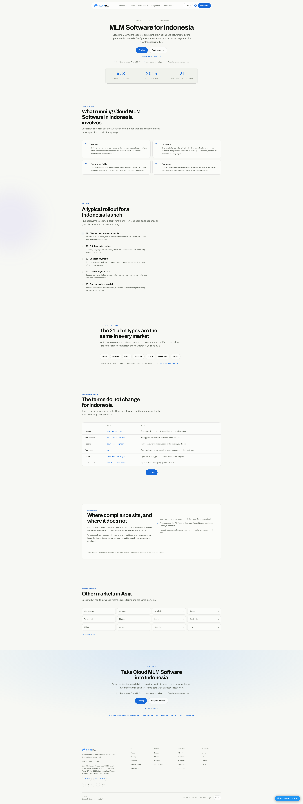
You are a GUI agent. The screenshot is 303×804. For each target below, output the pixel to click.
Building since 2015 (116, 463)
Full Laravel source (116, 438)
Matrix (156, 757)
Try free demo (158, 50)
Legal (204, 764)
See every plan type (167, 363)
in (83, 784)
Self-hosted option (115, 444)
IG (103, 784)
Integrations (155, 5)
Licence (188, 715)
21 (108, 450)
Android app (100, 779)
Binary (156, 753)
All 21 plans (160, 715)
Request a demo (158, 701)
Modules (134, 753)
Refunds (203, 798)
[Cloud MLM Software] (101, 5)
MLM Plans (142, 5)
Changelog (135, 768)
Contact (181, 757)
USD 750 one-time (114, 431)
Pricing (142, 50)
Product (122, 5)
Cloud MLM (138, 20)
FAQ (203, 757)
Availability (151, 20)
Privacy (194, 798)
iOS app (87, 779)
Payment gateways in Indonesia (122, 715)
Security (181, 764)
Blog (204, 753)
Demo (132, 5)
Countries (146, 715)
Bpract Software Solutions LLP (92, 799)
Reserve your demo (150, 57)
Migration (175, 715)
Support (181, 761)
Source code (136, 764)
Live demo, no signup (116, 456)
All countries (87, 635)
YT (93, 784)
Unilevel (157, 761)
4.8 (120, 73)
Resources (168, 5)
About (180, 753)
